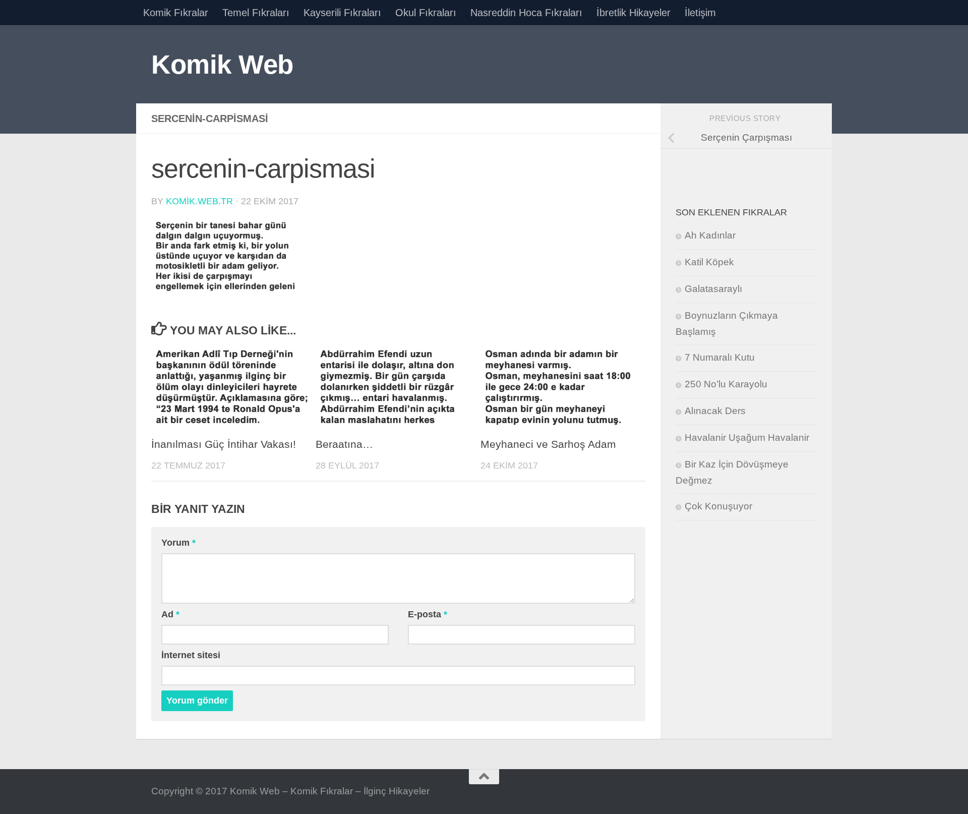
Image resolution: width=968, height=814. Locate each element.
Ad (170, 614)
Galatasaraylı (713, 288)
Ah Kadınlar (710, 235)
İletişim (700, 12)
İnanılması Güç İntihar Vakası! (223, 444)
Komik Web (222, 64)
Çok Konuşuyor (718, 506)
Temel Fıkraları (255, 12)
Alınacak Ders (715, 410)
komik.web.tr (199, 201)
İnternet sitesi (190, 655)
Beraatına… (344, 444)
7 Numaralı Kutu (720, 357)
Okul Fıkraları (425, 12)
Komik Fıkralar (175, 12)
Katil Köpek (709, 262)
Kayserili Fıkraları (342, 12)
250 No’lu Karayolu (726, 384)
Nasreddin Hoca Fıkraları (526, 12)
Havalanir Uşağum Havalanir (747, 437)
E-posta (427, 614)
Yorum (178, 543)
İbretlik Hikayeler (633, 12)
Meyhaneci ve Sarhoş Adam (548, 444)
